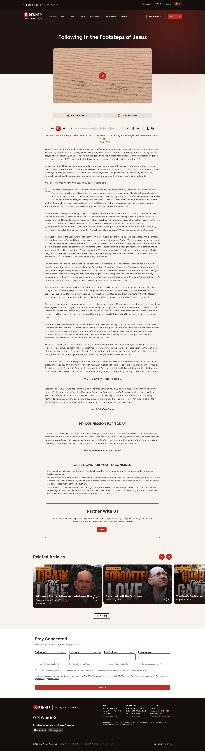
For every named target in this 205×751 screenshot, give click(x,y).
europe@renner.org (133, 716)
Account (148, 4)
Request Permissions (93, 744)
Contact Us (108, 744)
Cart (159, 4)
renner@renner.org (109, 716)
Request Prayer (156, 16)
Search (169, 4)
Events (124, 17)
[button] (102, 75)
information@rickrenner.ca (160, 716)
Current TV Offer (79, 115)
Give (172, 16)
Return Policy (76, 744)
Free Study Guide (129, 115)
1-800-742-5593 (33, 5)
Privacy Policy (64, 744)
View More (102, 616)
